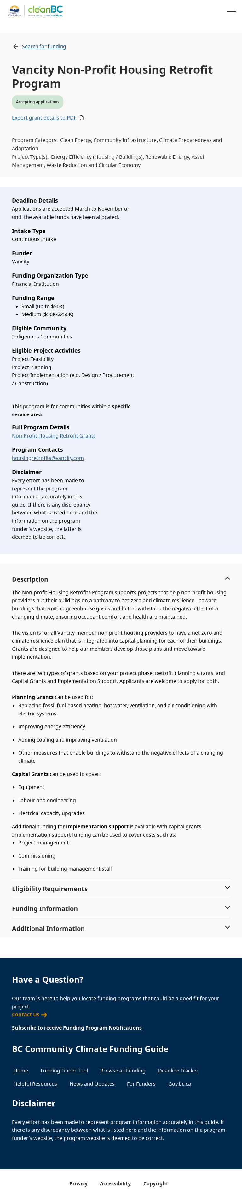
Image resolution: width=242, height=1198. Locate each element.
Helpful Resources (35, 1083)
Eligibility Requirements (50, 888)
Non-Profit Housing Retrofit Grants (54, 435)
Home (21, 1070)
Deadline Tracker (178, 1070)
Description (30, 579)
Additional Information (48, 928)
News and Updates (92, 1083)
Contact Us (25, 1014)
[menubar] (118, 1077)
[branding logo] (35, 11)
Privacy (78, 1183)
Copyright (155, 1183)
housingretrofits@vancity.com (48, 458)
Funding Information (45, 908)
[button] (120, 118)
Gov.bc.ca (179, 1083)
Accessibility (115, 1183)
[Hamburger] (231, 11)
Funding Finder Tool (64, 1070)
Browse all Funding (123, 1070)
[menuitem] (20, 1071)
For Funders (141, 1083)
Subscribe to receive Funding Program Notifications (77, 1027)
